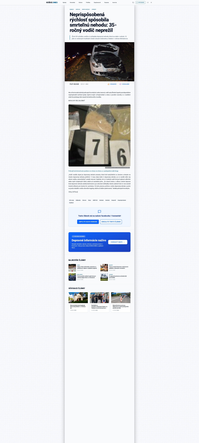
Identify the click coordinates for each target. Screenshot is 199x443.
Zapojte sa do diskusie (88, 222)
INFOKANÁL (141, 2)
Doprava (106, 2)
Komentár (72, 2)
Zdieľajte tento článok (111, 222)
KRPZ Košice (86, 9)
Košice (80, 2)
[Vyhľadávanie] (133, 2)
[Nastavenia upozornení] (147, 2)
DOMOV (72, 9)
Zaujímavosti (97, 2)
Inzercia (114, 2)
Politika (88, 2)
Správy (64, 2)
